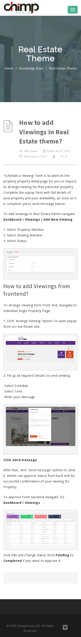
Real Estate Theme (63, 68)
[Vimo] (65, 628)
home (8, 68)
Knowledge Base (31, 68)
